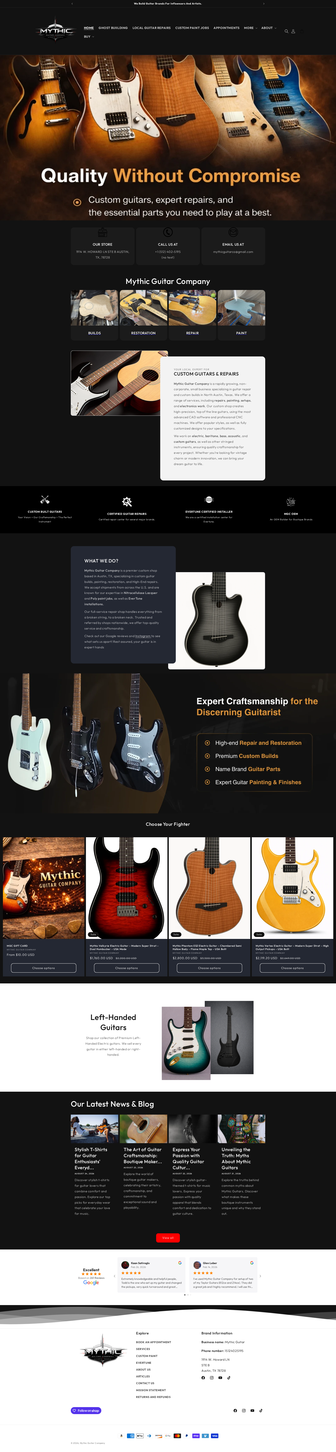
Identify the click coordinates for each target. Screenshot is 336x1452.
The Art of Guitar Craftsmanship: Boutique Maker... (143, 1155)
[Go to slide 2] (187, 1294)
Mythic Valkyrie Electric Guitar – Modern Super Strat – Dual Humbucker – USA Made (124, 947)
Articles (143, 1376)
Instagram (143, 636)
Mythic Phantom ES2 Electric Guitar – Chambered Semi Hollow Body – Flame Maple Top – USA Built (207, 947)
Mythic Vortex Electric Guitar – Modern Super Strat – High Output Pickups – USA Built (292, 947)
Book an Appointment (153, 1342)
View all (168, 1238)
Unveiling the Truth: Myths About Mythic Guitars (236, 1158)
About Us (143, 1369)
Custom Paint (147, 1356)
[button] (250, 28)
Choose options (43, 968)
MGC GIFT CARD (17, 945)
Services (143, 1349)
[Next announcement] (264, 3)
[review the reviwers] (180, 1263)
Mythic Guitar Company (92, 1443)
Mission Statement (151, 1390)
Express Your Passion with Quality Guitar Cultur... (188, 1158)
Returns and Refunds (153, 1397)
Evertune (143, 1363)
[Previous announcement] (72, 3)
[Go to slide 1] (185, 1295)
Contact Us (145, 1383)
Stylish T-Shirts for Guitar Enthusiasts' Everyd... (91, 1158)
